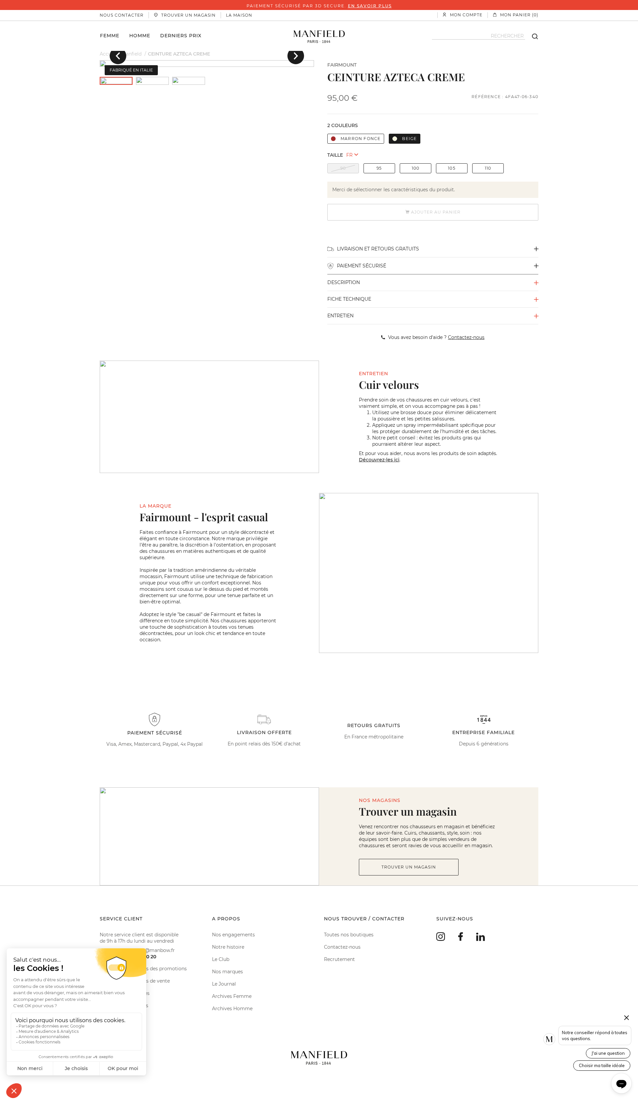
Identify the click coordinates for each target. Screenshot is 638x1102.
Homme (139, 35)
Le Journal (224, 984)
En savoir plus (370, 5)
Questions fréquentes (125, 993)
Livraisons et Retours (124, 1006)
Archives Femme (232, 996)
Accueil (108, 54)
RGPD (107, 1018)
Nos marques (227, 972)
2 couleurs (342, 125)
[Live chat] (621, 1083)
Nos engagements (233, 935)
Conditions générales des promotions (143, 969)
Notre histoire (228, 947)
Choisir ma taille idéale (602, 1065)
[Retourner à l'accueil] (319, 36)
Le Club (220, 959)
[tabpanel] (207, 63)
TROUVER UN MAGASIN (408, 867)
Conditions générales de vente (135, 981)
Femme (109, 35)
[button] (118, 56)
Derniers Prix (180, 35)
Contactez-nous (342, 947)
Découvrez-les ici (379, 460)
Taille (335, 155)
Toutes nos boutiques (348, 935)
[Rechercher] (531, 36)
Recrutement (339, 959)
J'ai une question (608, 1053)
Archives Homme (232, 1009)
